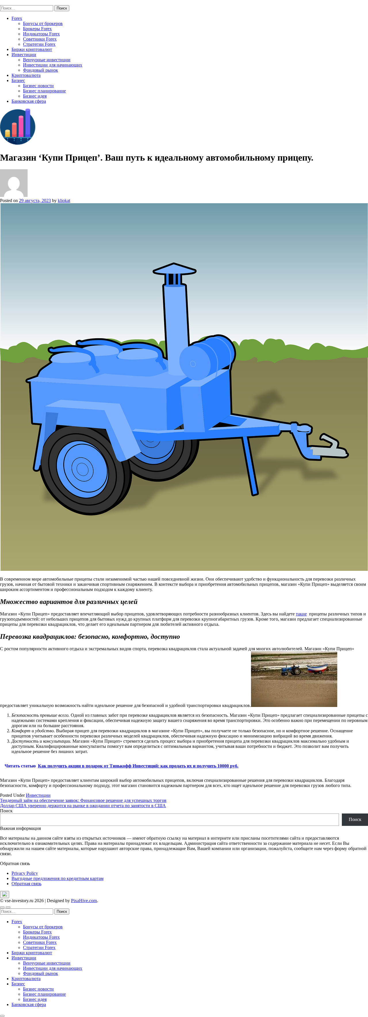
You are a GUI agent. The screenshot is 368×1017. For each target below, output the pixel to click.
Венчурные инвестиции (46, 59)
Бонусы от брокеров (43, 23)
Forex (17, 18)
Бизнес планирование (44, 90)
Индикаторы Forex (41, 33)
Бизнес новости (38, 85)
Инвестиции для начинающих (52, 64)
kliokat (64, 200)
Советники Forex (40, 39)
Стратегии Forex (39, 44)
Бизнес (18, 80)
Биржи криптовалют (32, 49)
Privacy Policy (25, 873)
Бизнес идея (35, 96)
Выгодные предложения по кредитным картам (57, 878)
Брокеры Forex (37, 28)
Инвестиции (24, 54)
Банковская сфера (29, 101)
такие (301, 613)
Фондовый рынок (40, 70)
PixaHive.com (84, 900)
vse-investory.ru (14, 2)
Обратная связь (26, 883)
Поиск (6, 810)
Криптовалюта (26, 75)
